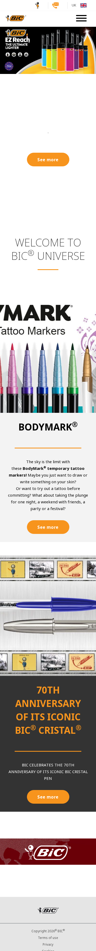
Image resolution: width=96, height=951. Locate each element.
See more (48, 160)
